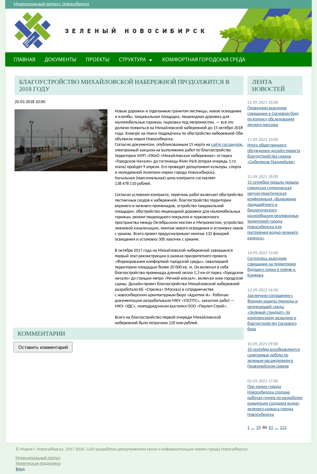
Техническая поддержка (38, 463)
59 (258, 427)
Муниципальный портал (37, 458)
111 (283, 427)
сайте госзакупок (226, 144)
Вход (20, 469)
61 (271, 427)
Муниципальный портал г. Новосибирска (51, 4)
